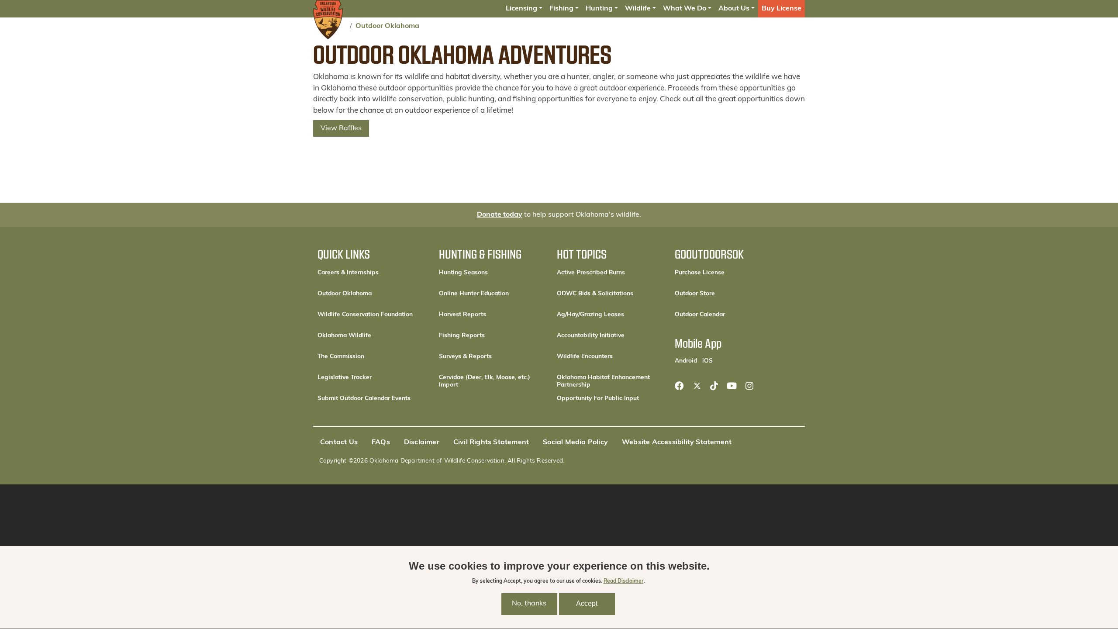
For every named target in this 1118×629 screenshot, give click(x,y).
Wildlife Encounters (585, 356)
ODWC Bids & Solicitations (595, 294)
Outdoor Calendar (728, 314)
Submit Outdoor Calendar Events (364, 398)
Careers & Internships (348, 273)
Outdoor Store (724, 293)
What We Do (684, 8)
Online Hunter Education (474, 294)
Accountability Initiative (591, 336)
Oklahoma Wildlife (344, 336)
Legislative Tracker (344, 377)
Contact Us (339, 442)
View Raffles (341, 128)
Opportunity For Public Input (598, 398)
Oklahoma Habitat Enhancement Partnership (603, 381)
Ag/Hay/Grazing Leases (590, 315)
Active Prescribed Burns (591, 273)
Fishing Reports (462, 336)
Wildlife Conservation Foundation (365, 315)
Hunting (599, 8)
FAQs (381, 442)
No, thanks (529, 604)
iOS (707, 361)
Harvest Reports (462, 315)
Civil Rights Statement (491, 442)
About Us (733, 8)
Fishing (561, 8)
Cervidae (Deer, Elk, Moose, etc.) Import (484, 381)
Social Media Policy (575, 442)
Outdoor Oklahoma (387, 26)
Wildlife (638, 8)
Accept (586, 604)
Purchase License (728, 273)
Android (686, 361)
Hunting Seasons (463, 273)
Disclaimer (421, 442)
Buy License (781, 8)
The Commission (340, 356)
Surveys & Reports (465, 356)
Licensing (521, 8)
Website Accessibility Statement (677, 442)
